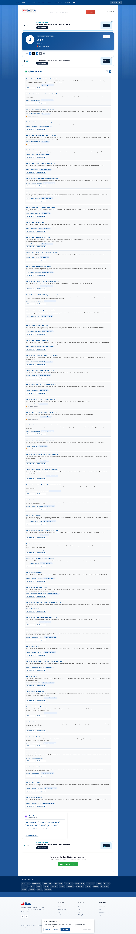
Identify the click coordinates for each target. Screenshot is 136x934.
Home (17, 2)
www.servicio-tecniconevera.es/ (35, 361)
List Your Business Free (67, 864)
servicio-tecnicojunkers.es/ (33, 213)
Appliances (42, 825)
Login (107, 36)
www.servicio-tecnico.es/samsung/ (35, 550)
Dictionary (67, 2)
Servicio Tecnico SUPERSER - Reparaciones (38, 325)
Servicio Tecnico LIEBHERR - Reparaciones (38, 237)
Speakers (56, 832)
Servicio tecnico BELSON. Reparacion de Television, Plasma (43, 94)
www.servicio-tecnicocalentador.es (35, 667)
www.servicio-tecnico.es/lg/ (33, 773)
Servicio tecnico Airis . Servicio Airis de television (40, 370)
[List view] (110, 71)
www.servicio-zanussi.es (33, 257)
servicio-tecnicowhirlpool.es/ (34, 272)
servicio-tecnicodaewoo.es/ (34, 608)
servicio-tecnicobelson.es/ (33, 100)
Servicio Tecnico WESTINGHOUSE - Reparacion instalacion (42, 295)
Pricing (59, 912)
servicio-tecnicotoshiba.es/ (33, 316)
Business (62, 886)
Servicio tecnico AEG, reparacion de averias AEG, (40, 109)
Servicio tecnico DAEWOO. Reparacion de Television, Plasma (43, 602)
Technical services (52, 825)
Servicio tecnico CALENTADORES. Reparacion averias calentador (44, 661)
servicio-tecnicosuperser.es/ (34, 331)
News (23, 2)
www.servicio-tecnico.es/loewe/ (34, 728)
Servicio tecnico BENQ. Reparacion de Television (40, 558)
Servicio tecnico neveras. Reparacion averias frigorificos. (42, 355)
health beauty (54, 886)
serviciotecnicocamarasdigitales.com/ (36, 476)
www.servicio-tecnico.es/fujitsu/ (35, 652)
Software (46, 886)
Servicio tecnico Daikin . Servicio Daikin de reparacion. (41, 617)
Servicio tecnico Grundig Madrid (35, 691)
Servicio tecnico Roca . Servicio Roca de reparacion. (40, 440)
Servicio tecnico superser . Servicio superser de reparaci (42, 150)
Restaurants (31, 889)
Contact (80, 909)
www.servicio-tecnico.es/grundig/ (35, 698)
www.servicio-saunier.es (33, 460)
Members (49, 2)
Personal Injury (79, 886)
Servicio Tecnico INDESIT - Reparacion (37, 192)
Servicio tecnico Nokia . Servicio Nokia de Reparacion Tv (42, 122)
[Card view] (107, 71)
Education (99, 883)
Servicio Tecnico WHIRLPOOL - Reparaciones (38, 266)
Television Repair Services (32, 829)
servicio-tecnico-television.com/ (34, 521)
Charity (100, 909)
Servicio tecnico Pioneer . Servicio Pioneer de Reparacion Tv (43, 281)
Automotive (106, 883)
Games (74, 2)
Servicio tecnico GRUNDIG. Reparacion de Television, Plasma (43, 425)
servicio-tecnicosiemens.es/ (34, 346)
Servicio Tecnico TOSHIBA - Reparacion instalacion (40, 310)
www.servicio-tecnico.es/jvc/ (34, 682)
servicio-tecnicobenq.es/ (33, 563)
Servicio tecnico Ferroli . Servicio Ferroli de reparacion (41, 384)
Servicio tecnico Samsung (33, 544)
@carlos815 (40, 43)
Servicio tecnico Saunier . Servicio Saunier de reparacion (42, 454)
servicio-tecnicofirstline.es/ (33, 141)
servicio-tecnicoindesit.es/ (33, 198)
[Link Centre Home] (31, 10)
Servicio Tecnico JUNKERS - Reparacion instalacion (40, 207)
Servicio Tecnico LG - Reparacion (35, 222)
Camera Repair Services (53, 822)
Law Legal (39, 889)
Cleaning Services (58, 883)
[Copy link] (44, 53)
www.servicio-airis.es (32, 375)
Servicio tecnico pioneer (33, 782)
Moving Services (104, 886)
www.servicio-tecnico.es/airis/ (34, 578)
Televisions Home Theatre (32, 835)
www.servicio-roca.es (32, 446)
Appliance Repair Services (47, 829)
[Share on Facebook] (30, 53)
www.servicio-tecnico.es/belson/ (35, 637)
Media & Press (102, 912)
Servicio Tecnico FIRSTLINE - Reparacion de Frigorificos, (42, 135)
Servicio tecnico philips (32, 752)
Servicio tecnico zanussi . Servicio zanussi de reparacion (42, 252)
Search (91, 12)
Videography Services (31, 822)
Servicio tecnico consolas (33, 500)
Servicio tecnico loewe (32, 722)
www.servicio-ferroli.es (32, 390)
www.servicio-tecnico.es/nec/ (34, 803)
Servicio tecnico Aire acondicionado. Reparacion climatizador (43, 485)
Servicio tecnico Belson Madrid (35, 631)
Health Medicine (68, 883)
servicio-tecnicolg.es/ (32, 228)
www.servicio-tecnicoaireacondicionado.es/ (37, 491)
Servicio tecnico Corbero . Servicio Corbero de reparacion (42, 530)
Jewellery (39, 886)
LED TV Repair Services (45, 832)
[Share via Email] (40, 53)
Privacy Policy (81, 915)
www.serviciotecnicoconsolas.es (35, 506)
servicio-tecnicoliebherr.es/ (33, 243)
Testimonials (58, 2)
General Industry (25, 883)
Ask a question (41, 87)
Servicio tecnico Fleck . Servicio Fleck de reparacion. (41, 399)
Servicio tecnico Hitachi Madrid (35, 737)
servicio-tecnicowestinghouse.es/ (35, 301)
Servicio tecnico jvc (31, 676)
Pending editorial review (33, 116)
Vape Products (70, 886)
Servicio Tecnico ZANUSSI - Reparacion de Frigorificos (41, 79)
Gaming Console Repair (31, 825)
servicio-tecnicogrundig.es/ (33, 431)
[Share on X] (33, 53)
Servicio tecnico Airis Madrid (34, 572)
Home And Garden (47, 883)
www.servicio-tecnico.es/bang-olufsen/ (36, 593)
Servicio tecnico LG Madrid (33, 767)
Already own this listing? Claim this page (68, 868)
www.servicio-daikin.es (32, 622)
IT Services (41, 822)
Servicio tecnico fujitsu (32, 646)
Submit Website (32, 2)
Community (102, 906)
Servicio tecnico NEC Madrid (34, 797)
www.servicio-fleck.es (32, 404)
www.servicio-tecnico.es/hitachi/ (35, 743)
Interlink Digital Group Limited (27, 926)
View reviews (31, 87)
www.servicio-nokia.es (32, 126)
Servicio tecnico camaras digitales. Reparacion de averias (42, 469)
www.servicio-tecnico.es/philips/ (35, 758)
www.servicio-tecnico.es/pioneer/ (35, 788)
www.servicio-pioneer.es (33, 286)
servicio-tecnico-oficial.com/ (34, 113)
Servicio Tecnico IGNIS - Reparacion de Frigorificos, (40, 163)
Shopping (24, 889)
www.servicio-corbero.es (33, 535)
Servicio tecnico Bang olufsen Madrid (36, 587)
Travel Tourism (90, 883)
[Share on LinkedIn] (37, 53)
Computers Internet (79, 883)
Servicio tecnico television (33, 515)
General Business (36, 883)
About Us (80, 906)
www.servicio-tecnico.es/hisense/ (35, 713)
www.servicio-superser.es (33, 154)
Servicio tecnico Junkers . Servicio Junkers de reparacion (42, 412)
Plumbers (88, 886)
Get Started (41, 2)
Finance (32, 886)
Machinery (95, 886)
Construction (25, 886)
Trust (79, 912)
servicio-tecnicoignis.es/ (33, 169)
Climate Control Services (31, 832)
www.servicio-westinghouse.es (34, 183)
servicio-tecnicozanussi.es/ (33, 85)
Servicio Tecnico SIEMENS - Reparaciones (37, 340)
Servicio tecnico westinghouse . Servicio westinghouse (42, 178)
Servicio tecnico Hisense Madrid (35, 706)
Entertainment (48, 889)
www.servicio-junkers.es (33, 416)
